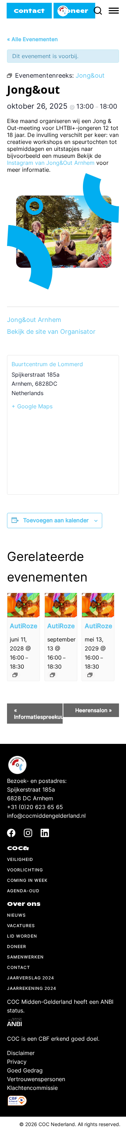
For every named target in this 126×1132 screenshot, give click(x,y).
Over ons (24, 904)
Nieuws (16, 915)
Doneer (16, 946)
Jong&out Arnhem (34, 319)
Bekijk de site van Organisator (51, 331)
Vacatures (21, 925)
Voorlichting (25, 869)
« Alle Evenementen (32, 39)
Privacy (17, 1061)
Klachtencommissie (32, 1087)
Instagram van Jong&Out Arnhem (50, 162)
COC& (18, 848)
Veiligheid (20, 859)
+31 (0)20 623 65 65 (35, 806)
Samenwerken (25, 957)
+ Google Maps (32, 406)
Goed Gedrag (25, 1070)
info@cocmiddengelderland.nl (46, 815)
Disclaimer (21, 1052)
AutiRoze (23, 626)
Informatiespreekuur (38, 713)
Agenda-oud (23, 890)
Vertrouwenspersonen (36, 1079)
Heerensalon (93, 710)
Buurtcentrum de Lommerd (47, 364)
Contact (18, 967)
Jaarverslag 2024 (30, 977)
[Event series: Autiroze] (15, 675)
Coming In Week (27, 880)
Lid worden (22, 936)
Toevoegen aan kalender (56, 520)
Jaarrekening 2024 (31, 988)
